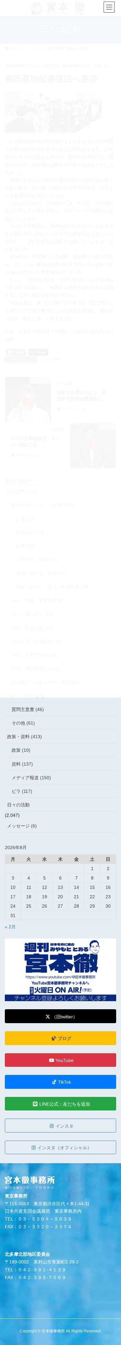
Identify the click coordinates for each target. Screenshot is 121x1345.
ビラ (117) (22, 791)
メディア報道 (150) (31, 777)
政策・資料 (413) (24, 736)
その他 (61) (23, 723)
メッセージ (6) (22, 825)
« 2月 (10, 926)
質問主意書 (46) (28, 709)
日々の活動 (18, 804)
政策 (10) (21, 750)
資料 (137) (22, 764)
